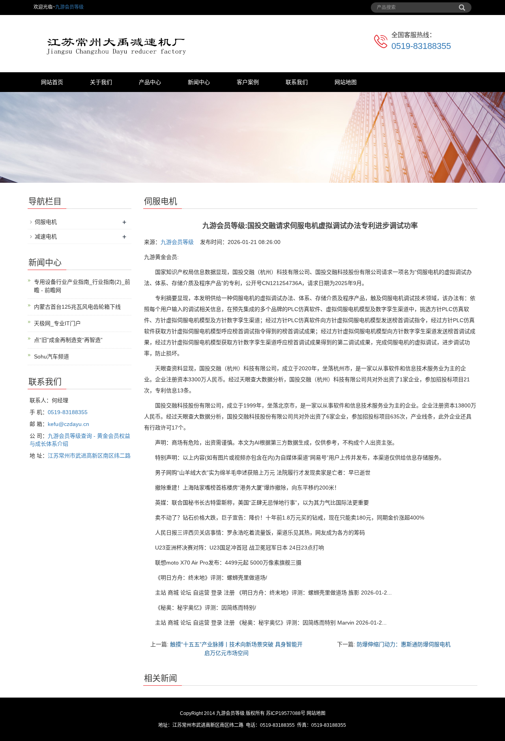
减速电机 (46, 236)
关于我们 (101, 82)
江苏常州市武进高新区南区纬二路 (89, 455)
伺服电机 (46, 222)
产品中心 (150, 82)
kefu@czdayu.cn (68, 424)
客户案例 (248, 82)
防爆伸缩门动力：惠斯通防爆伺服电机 (404, 644)
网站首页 (52, 82)
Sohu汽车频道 (51, 356)
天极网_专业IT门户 (57, 323)
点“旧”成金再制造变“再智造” (68, 340)
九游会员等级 (69, 7)
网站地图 (346, 82)
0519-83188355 (421, 46)
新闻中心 (199, 82)
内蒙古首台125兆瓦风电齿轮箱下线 (77, 307)
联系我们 (297, 82)
